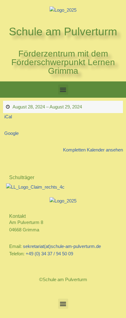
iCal (8, 116)
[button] (63, 89)
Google (11, 133)
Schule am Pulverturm (63, 31)
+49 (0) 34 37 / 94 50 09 (49, 253)
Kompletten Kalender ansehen (93, 149)
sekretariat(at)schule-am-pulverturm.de (62, 246)
